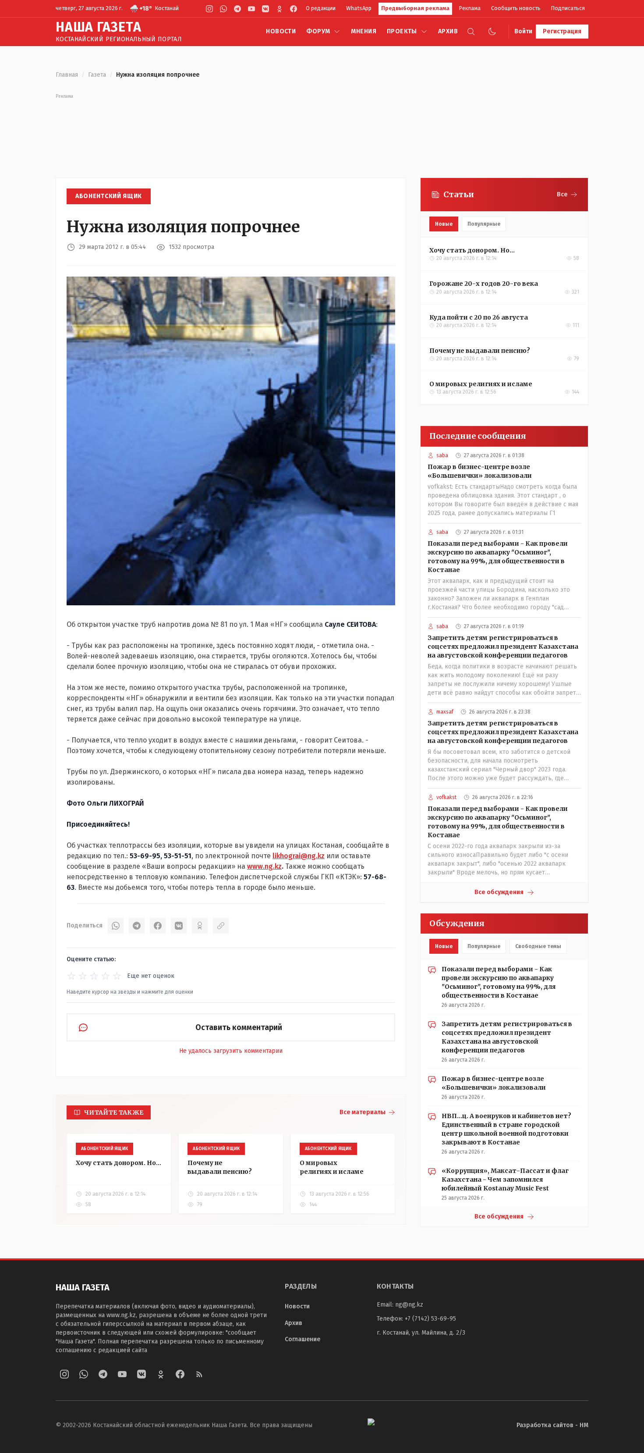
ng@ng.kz (409, 1304)
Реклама (470, 8)
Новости (281, 31)
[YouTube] (251, 9)
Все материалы (363, 1112)
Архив (448, 31)
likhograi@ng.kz (298, 856)
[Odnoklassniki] (279, 9)
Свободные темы (538, 946)
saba (442, 455)
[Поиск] (471, 31)
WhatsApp (359, 8)
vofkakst (446, 797)
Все (562, 194)
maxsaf (444, 712)
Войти (523, 31)
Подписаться (568, 8)
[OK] (200, 926)
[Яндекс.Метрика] (387, 1425)
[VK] (265, 9)
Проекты (402, 31)
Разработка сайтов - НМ (552, 1425)
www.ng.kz (264, 866)
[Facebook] (293, 9)
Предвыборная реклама (415, 8)
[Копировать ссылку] (221, 926)
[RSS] (199, 1374)
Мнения (363, 31)
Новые (444, 224)
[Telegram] (237, 9)
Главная (67, 74)
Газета (97, 74)
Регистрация (562, 31)
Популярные (483, 224)
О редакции (321, 8)
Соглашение (302, 1339)
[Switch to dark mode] (492, 31)
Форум (318, 31)
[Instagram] (209, 9)
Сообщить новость (516, 8)
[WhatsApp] (223, 9)
